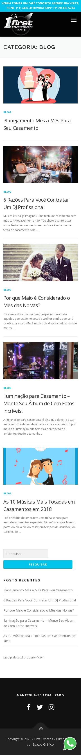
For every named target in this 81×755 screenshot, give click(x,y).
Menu (73, 20)
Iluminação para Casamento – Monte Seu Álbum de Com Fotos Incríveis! (38, 403)
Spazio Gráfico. (43, 744)
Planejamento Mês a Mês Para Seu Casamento (38, 590)
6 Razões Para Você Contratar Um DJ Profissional (39, 600)
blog (7, 112)
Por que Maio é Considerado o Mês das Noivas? (38, 610)
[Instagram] (51, 707)
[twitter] (39, 707)
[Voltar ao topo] (41, 729)
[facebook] (29, 707)
